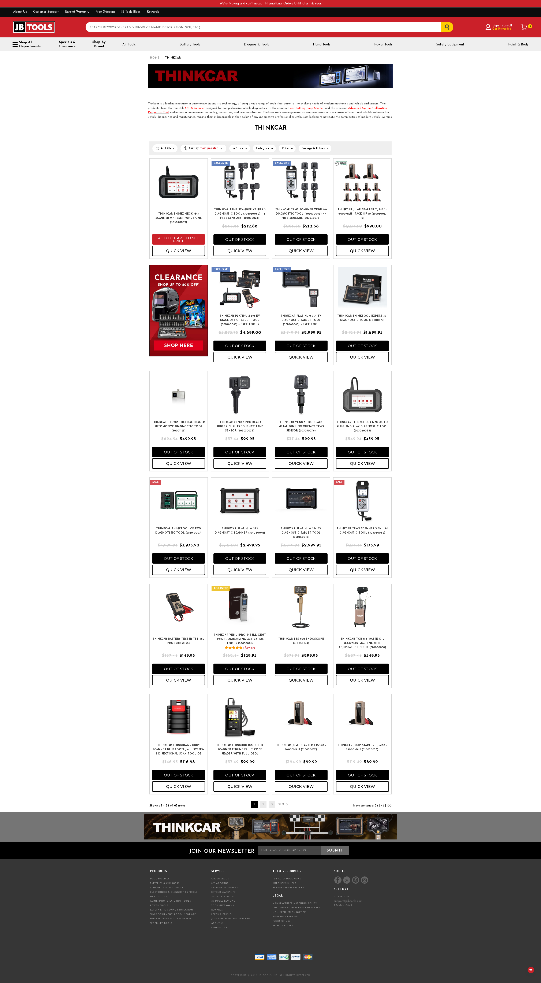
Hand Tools (321, 44)
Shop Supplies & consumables (170, 919)
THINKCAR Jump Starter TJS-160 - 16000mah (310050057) (301, 747)
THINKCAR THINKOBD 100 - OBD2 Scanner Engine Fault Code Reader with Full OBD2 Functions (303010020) (239, 750)
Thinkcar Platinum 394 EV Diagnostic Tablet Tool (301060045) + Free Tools (240, 320)
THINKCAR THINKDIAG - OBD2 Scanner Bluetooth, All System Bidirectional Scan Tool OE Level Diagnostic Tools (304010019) (178, 750)
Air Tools (129, 44)
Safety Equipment (450, 44)
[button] (203, 148)
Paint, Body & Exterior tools (170, 901)
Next (281, 804)
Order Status (220, 879)
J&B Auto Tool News (287, 879)
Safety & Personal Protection (171, 910)
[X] (346, 880)
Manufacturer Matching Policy (295, 903)
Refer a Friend (221, 914)
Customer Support (46, 12)
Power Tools (383, 44)
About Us (20, 12)
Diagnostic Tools (256, 44)
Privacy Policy (283, 925)
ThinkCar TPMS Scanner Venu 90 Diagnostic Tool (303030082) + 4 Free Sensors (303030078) (239, 213)
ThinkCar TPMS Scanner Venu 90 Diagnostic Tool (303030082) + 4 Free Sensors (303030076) (301, 213)
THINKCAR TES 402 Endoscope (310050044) (301, 641)
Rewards (153, 12)
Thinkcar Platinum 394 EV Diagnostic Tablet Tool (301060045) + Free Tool (301, 320)
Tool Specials (160, 879)
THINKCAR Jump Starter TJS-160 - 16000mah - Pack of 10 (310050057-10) (362, 213)
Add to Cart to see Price (178, 239)
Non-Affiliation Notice (289, 912)
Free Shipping (105, 12)
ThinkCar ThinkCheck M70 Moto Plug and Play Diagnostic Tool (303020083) (362, 426)
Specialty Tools (161, 923)
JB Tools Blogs (131, 12)
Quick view (178, 251)
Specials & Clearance (67, 44)
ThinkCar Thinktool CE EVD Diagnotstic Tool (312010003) (178, 530)
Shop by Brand (99, 44)
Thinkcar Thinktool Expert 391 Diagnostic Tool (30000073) (362, 318)
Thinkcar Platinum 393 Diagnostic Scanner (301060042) (240, 530)
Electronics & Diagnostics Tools (173, 892)
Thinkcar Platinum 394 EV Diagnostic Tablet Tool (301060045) (301, 532)
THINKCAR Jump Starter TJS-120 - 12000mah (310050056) (362, 747)
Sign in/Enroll (502, 25)
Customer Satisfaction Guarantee (296, 908)
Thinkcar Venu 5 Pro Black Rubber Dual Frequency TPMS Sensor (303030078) (240, 426)
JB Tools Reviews (223, 901)
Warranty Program (286, 917)
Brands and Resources (288, 888)
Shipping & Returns (224, 888)
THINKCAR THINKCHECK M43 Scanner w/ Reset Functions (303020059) (179, 218)
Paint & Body (518, 44)
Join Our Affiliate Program (230, 919)
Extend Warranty (77, 12)
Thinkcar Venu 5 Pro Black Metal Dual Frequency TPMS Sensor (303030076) (301, 426)
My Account (219, 883)
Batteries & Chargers (164, 883)
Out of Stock (239, 239)
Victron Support (223, 896)
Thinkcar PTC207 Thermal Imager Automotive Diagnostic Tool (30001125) (178, 426)
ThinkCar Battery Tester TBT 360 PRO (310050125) (179, 641)
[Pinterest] (356, 880)
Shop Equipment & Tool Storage (173, 914)
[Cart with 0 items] (524, 27)
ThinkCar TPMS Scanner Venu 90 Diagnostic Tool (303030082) (362, 530)
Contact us (342, 897)
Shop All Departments (30, 44)
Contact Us (219, 928)
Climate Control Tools (166, 888)
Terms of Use (281, 921)
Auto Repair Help (284, 883)
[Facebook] (338, 880)
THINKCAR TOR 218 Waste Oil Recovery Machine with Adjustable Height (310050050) (362, 643)
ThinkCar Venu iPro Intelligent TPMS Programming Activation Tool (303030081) (240, 639)
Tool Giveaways (222, 905)
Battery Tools (190, 44)
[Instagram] (364, 880)
